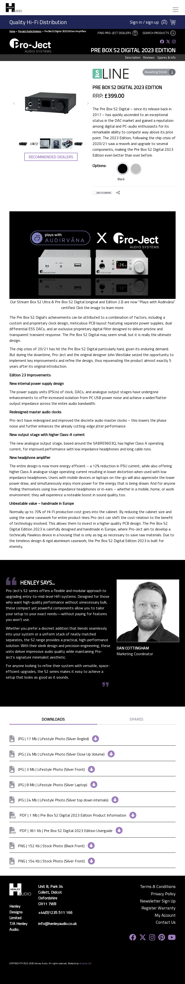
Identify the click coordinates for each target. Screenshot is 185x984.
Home (12, 31)
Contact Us (166, 922)
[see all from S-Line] (110, 77)
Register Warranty (158, 908)
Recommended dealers (51, 157)
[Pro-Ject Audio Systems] (30, 45)
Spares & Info (166, 57)
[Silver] (136, 169)
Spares (136, 719)
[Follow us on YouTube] (172, 937)
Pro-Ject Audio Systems (29, 31)
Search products (156, 32)
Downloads (53, 719)
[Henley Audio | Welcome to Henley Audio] (14, 7)
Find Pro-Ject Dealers (115, 32)
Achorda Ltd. (85, 963)
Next (88, 103)
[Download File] (94, 739)
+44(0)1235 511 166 (55, 912)
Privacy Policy (163, 894)
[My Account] (164, 22)
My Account (165, 915)
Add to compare (104, 192)
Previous (14, 103)
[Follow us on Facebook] (162, 42)
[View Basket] (173, 22)
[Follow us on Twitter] (168, 42)
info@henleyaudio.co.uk (57, 923)
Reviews (149, 57)
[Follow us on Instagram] (174, 42)
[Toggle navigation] (175, 9)
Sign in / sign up (144, 22)
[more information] (172, 72)
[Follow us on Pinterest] (161, 937)
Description (132, 57)
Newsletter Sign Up (158, 901)
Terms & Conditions (158, 886)
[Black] (123, 169)
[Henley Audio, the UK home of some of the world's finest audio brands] (20, 889)
